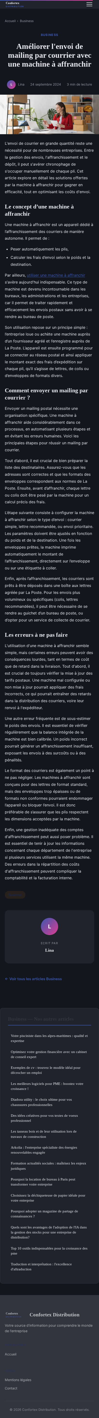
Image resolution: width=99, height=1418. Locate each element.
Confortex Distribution (55, 1314)
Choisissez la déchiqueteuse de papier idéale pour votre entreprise (48, 1197)
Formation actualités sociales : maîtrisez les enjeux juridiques (48, 1165)
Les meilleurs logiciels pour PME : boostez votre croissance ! (47, 1086)
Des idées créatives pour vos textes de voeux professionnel (44, 1118)
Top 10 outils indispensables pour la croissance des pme (49, 1250)
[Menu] (89, 4)
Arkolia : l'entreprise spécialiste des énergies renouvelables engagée (44, 1149)
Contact (11, 1388)
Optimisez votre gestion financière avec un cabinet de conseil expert (49, 1054)
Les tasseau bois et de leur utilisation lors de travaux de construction (44, 1133)
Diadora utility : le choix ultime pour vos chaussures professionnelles (41, 1101)
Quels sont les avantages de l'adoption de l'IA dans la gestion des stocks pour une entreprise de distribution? (49, 1232)
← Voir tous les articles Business (33, 979)
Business (27, 21)
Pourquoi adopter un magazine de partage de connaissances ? (44, 1213)
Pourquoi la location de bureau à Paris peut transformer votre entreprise (43, 1181)
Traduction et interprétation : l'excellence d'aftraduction (41, 1266)
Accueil (10, 21)
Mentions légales (18, 1380)
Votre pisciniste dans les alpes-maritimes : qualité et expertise (49, 1038)
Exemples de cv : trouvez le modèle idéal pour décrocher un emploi (45, 1070)
